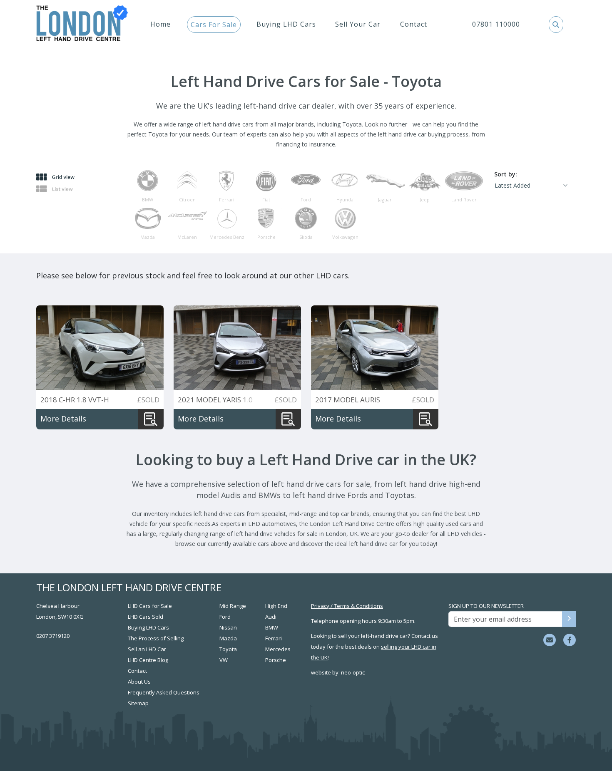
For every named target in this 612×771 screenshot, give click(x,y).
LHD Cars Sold (145, 616)
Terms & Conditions (358, 606)
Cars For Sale (214, 24)
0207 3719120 (53, 636)
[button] (556, 24)
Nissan (228, 627)
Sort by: (505, 174)
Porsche (275, 660)
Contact (413, 24)
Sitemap (138, 703)
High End (276, 606)
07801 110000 (496, 24)
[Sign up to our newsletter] (569, 619)
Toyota (228, 649)
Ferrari (273, 638)
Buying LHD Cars (286, 24)
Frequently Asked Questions (163, 692)
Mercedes (278, 649)
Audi (270, 616)
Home (160, 24)
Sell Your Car (358, 24)
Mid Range (232, 606)
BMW (271, 627)
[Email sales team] (549, 640)
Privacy (320, 606)
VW (223, 660)
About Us (139, 681)
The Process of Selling (156, 638)
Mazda (228, 638)
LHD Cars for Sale (150, 606)
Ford (225, 616)
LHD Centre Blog (148, 660)
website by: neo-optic (338, 672)
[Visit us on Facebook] (569, 640)
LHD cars (332, 275)
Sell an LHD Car (147, 649)
